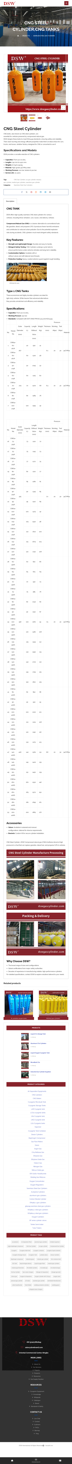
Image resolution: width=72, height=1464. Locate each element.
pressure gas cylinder (16, 1280)
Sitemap (37, 1430)
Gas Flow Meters (37, 1142)
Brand (37, 1403)
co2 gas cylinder (31, 179)
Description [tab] (10, 201)
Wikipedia (37, 1397)
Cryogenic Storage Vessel (19, 1255)
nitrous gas (14, 1276)
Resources (37, 1376)
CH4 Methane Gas (38, 1152)
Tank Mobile (28, 1285)
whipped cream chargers (35, 1289)
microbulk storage (55, 1268)
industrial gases (30, 1259)
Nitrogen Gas (37, 1166)
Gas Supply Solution (37, 1379)
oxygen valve (56, 1276)
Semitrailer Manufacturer (54, 1280)
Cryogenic (14, 1250)
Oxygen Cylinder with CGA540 (42, 1276)
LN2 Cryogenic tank (38, 1116)
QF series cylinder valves (37, 1220)
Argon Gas (38, 1149)
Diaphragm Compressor (37, 1138)
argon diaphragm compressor (15, 1246)
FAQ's (37, 1427)
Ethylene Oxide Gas (38, 1159)
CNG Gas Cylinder (19, 179)
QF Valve (27, 1280)
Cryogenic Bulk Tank (25, 1250)
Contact (37, 1421)
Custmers (37, 1424)
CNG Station (37, 1098)
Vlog (37, 1433)
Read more (20, 1008)
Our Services (37, 1367)
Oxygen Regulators (37, 1185)
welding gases (55, 1285)
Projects (37, 1370)
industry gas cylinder (42, 1259)
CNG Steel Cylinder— (13, 842)
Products (37, 1373)
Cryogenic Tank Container (37, 1131)
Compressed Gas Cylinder (57, 1246)
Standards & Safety (37, 1406)
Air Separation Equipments (37, 1091)
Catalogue (37, 1400)
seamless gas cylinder (33, 182)
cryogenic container (38, 1250)
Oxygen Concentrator (37, 1181)
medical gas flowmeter (18, 1268)
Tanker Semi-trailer (37, 1224)
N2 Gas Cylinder (15, 1272)
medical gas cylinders (18, 182)
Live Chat (37, 1418)
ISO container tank (56, 1259)
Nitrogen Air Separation (42, 1272)
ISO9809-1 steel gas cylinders (38, 1210)
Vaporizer (38, 1127)
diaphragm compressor (17, 1259)
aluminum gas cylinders (38, 1195)
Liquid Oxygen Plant (39, 1263)
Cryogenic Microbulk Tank (37, 1102)
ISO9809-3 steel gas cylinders (38, 1213)
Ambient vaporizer (55, 1242)
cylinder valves (44, 1255)
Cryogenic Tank (33, 1255)
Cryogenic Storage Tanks (37, 1105)
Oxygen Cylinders (38, 1217)
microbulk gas (44, 1268)
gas (40, 842)
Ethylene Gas (37, 1156)
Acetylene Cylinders (38, 1192)
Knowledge (37, 1394)
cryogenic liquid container (53, 1250)
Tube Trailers (36, 1228)
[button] (66, 3)
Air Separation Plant (26, 1242)
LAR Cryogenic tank (38, 1109)
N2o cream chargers (28, 1272)
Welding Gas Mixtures (37, 1177)
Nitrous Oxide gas (38, 1170)
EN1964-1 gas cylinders (38, 1202)
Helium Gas (38, 1163)
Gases (37, 1145)
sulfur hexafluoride (17, 1285)
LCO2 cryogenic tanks (37, 1113)
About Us (37, 1364)
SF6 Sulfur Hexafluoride (38, 1174)
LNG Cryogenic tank (38, 1120)
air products (15, 1242)
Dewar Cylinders (37, 1134)
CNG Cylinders (37, 1095)
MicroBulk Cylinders (32, 1268)
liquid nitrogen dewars (25, 1263)
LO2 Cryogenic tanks (38, 1123)
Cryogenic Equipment (37, 1391)
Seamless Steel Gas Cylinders (23, 185)
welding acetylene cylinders (41, 1285)
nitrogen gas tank (55, 1272)
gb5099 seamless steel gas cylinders (38, 1206)
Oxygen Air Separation (26, 1276)
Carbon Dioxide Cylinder (38, 1199)
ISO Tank (14, 1263)
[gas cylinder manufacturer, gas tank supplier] (10, 3)
